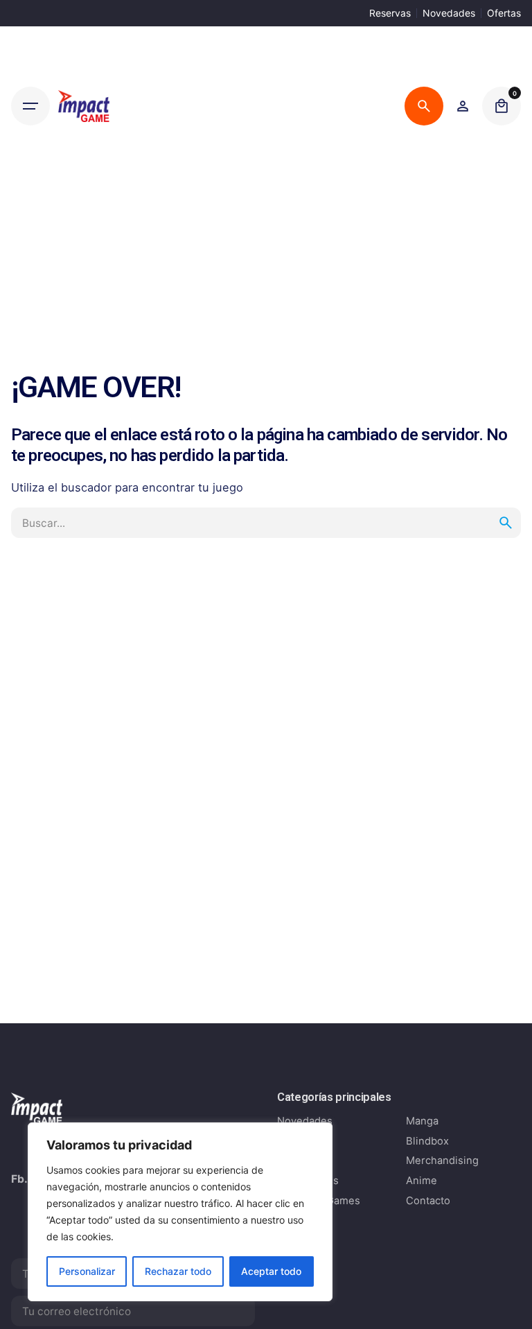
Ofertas (504, 13)
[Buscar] (424, 106)
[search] (505, 522)
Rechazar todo (178, 1271)
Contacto (428, 1201)
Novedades (449, 13)
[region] (180, 1211)
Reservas (390, 13)
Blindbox (427, 1141)
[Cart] (501, 106)
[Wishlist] (462, 106)
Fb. (19, 1178)
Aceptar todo (271, 1271)
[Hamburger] (30, 106)
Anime (421, 1180)
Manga (422, 1121)
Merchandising (442, 1160)
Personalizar (87, 1271)
